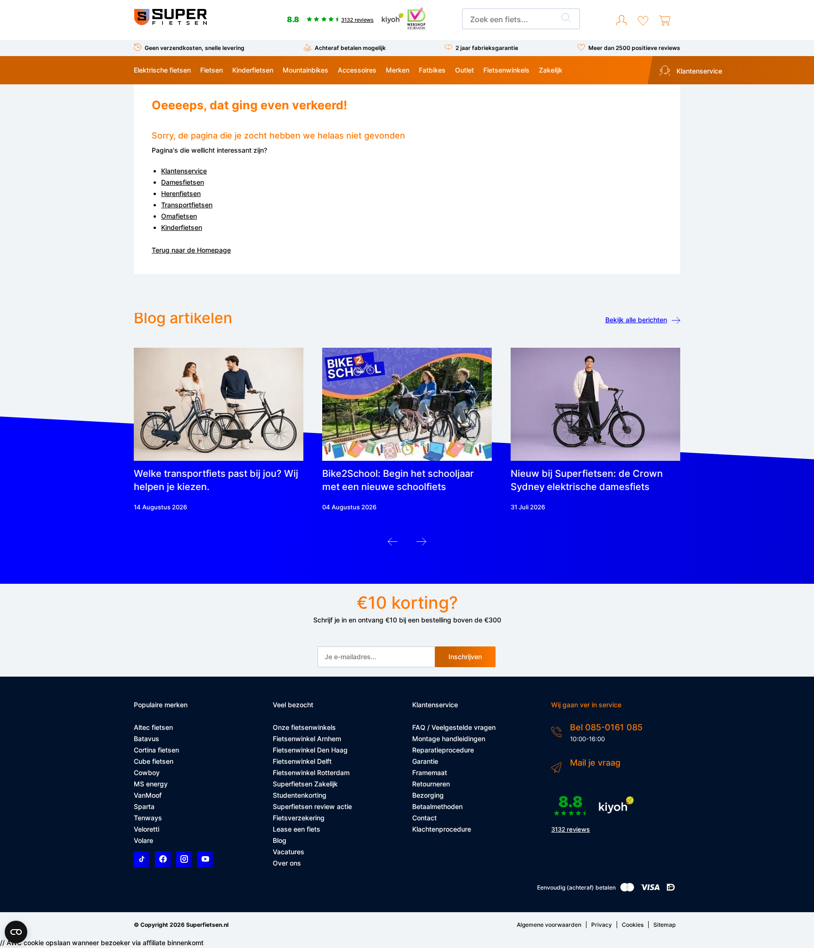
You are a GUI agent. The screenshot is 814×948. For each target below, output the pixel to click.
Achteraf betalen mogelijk (350, 47)
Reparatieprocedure (443, 750)
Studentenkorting (299, 795)
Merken (397, 70)
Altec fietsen (153, 727)
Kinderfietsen (252, 70)
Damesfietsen (182, 182)
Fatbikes (432, 70)
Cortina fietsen (156, 750)
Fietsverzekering (299, 818)
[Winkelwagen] (664, 20)
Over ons (287, 863)
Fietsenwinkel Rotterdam (311, 772)
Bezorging (428, 795)
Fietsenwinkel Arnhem (307, 739)
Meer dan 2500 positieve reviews (634, 47)
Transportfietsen (186, 205)
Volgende (421, 544)
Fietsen (211, 70)
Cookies (632, 924)
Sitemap (664, 924)
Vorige (392, 544)
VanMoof (148, 795)
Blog (279, 840)
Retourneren (431, 784)
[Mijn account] (621, 20)
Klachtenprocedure (441, 829)
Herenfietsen (181, 193)
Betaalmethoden (437, 806)
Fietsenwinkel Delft (302, 761)
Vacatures (288, 852)
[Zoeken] (566, 19)
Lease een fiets (296, 829)
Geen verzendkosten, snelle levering (194, 47)
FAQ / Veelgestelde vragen (454, 727)
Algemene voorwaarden (549, 924)
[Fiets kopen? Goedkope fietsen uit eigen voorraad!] (170, 23)
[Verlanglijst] (643, 20)
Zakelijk (550, 70)
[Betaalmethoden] (627, 889)
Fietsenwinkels (506, 70)
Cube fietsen (153, 761)
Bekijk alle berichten (636, 320)
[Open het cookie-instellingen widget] (16, 932)
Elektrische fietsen (162, 70)
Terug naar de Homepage (191, 250)
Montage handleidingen (448, 739)
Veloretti (146, 829)
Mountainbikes (305, 70)
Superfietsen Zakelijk (305, 784)
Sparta (144, 806)
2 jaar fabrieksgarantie (487, 47)
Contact (424, 818)
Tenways (148, 818)
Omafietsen (179, 216)
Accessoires (357, 70)
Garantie (425, 761)
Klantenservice (698, 71)
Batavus (146, 739)
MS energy (151, 784)
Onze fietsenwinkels (304, 727)
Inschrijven (465, 657)
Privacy (601, 924)
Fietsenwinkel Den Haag (310, 750)
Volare (143, 840)
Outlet (464, 70)
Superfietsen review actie (312, 806)
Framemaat (429, 772)
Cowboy (147, 772)
